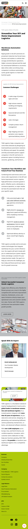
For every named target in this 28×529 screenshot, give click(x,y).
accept (14, 396)
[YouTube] (11, 520)
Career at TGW (5, 506)
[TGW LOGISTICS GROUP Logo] (5, 3)
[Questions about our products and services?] (24, 526)
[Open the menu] (26, 3)
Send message (9, 371)
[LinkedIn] (16, 524)
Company (4, 457)
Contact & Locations (6, 477)
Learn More (7, 314)
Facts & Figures (5, 474)
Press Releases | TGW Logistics (9, 472)
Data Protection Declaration (9, 489)
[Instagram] (12, 524)
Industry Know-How (6, 460)
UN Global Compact (6, 496)
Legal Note (4, 486)
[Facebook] (16, 520)
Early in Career (5, 509)
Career (3, 465)
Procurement (5, 491)
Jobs (2, 504)
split (18, 198)
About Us (3, 511)
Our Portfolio (5, 462)
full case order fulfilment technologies (16, 200)
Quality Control (5, 479)
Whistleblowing (5, 494)
